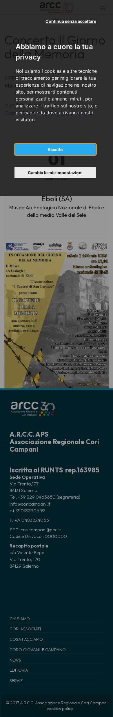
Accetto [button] (55, 149)
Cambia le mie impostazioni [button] (55, 172)
